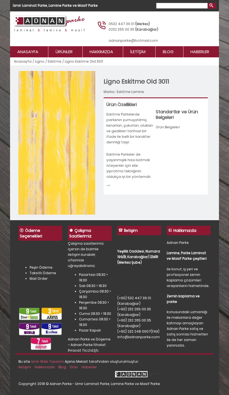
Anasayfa (27, 52)
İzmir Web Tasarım (47, 361)
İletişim (137, 52)
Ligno (39, 61)
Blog (168, 52)
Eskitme (54, 61)
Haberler (199, 52)
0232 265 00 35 (121, 29)
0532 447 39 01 (121, 23)
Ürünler (64, 52)
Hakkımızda (101, 52)
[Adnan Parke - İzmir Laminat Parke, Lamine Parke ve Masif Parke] (55, 28)
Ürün (74, 367)
